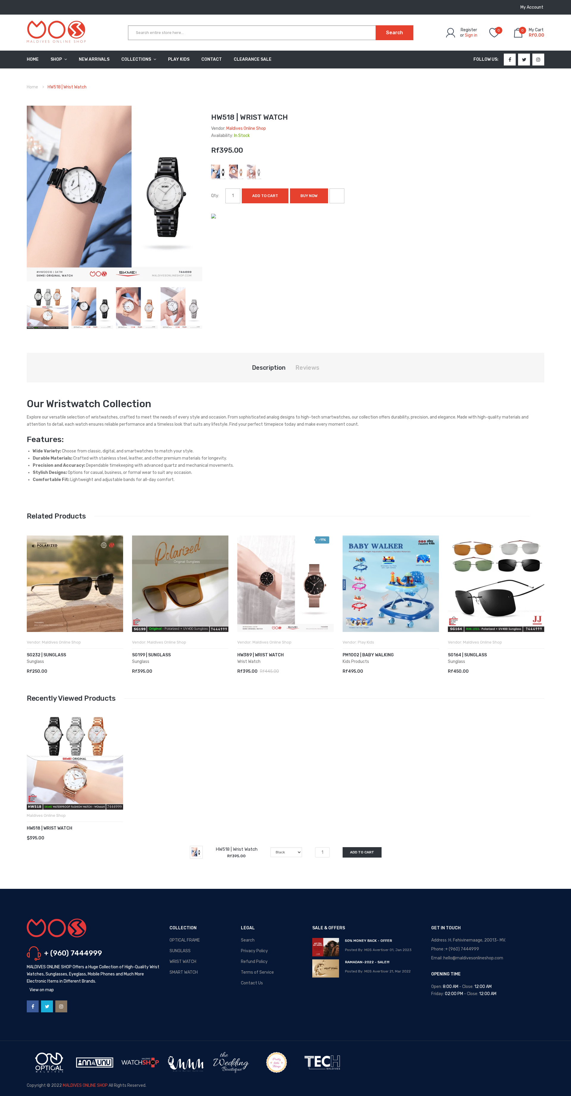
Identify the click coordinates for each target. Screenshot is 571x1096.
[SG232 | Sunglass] (75, 583)
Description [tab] (269, 367)
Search (248, 940)
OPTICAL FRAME (185, 940)
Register (469, 29)
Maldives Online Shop (246, 128)
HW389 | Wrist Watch (260, 655)
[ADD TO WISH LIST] (337, 195)
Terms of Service (257, 972)
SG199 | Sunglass (151, 655)
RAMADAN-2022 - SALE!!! (367, 962)
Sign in (471, 35)
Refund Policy (254, 961)
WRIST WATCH (183, 961)
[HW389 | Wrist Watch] (285, 583)
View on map (41, 989)
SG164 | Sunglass (467, 655)
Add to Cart (265, 195)
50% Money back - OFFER (368, 941)
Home (32, 87)
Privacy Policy (254, 950)
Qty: (215, 195)
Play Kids (366, 642)
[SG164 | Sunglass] (496, 583)
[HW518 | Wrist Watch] (47, 307)
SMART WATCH (184, 972)
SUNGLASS (180, 950)
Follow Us (485, 59)
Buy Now (309, 195)
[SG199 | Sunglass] (180, 583)
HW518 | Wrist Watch (49, 828)
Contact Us (252, 983)
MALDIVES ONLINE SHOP (85, 1085)
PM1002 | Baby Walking (368, 655)
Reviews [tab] (307, 367)
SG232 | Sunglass (46, 655)
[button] (33, 593)
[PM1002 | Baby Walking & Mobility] (391, 583)
